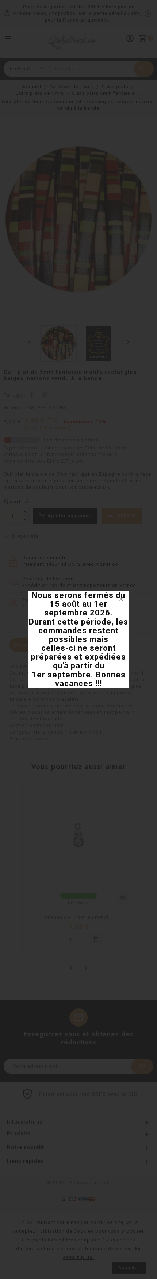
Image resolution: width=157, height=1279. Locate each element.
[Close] (121, 599)
